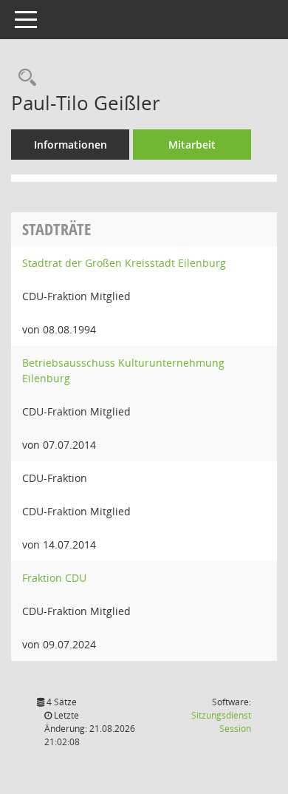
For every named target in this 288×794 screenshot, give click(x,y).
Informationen (70, 145)
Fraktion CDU (54, 578)
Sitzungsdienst (221, 722)
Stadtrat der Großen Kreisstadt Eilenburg (124, 263)
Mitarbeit (192, 145)
